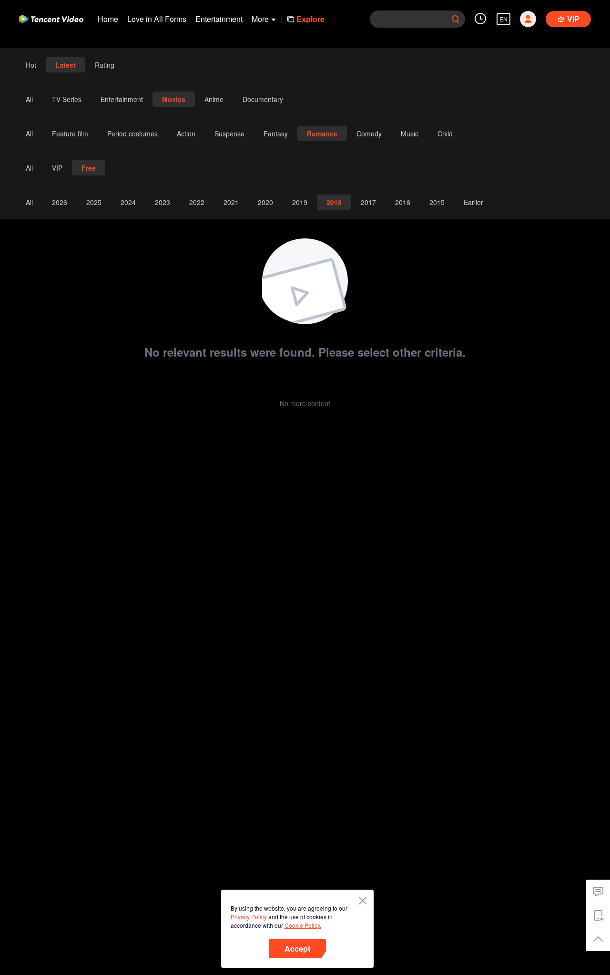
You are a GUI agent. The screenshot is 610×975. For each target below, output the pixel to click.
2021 (231, 202)
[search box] (455, 19)
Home (108, 18)
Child (445, 133)
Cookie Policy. (303, 925)
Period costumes (132, 133)
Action (186, 133)
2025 (94, 202)
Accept (297, 948)
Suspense (229, 133)
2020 (265, 202)
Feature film (70, 133)
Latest (65, 65)
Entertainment (219, 18)
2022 (196, 202)
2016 (402, 202)
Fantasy (276, 133)
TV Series (66, 99)
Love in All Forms (156, 18)
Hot (31, 65)
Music (409, 133)
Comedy (369, 133)
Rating (104, 65)
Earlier (473, 202)
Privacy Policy (249, 917)
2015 (437, 202)
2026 (59, 202)
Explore (310, 18)
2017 (368, 202)
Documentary (263, 99)
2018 (334, 202)
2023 (162, 202)
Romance (322, 133)
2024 (128, 202)
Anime (214, 99)
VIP (57, 168)
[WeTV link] (51, 19)
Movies (173, 99)
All (29, 99)
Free (88, 168)
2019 (299, 202)
